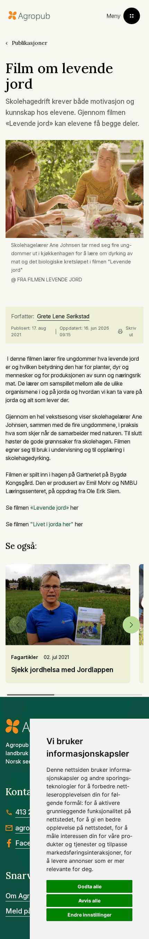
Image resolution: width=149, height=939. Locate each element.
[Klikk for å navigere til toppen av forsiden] (29, 16)
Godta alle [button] (90, 886)
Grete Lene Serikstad (63, 316)
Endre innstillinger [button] (90, 915)
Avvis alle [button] (89, 900)
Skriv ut (131, 331)
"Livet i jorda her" (51, 524)
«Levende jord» (49, 507)
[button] (131, 624)
